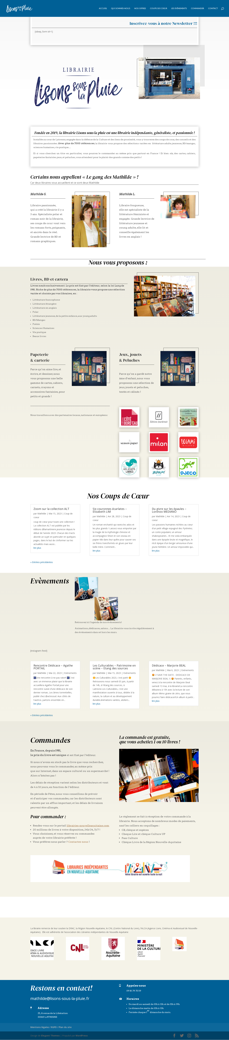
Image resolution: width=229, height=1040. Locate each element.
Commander (197, 8)
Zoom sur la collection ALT (51, 509)
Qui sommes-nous (120, 8)
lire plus (37, 547)
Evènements (70, 673)
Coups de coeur (158, 8)
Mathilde (41, 513)
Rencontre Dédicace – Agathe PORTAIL (53, 667)
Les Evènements (179, 8)
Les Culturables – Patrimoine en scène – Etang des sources (114, 667)
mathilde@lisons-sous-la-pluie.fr (59, 998)
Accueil (103, 8)
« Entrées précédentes (41, 562)
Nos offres (140, 8)
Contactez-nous (78, 841)
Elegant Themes (50, 1035)
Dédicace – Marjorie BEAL (169, 665)
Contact (213, 8)
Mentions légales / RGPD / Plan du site (51, 1027)
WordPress (82, 1035)
